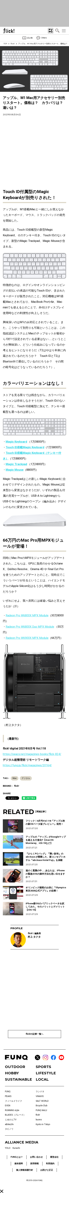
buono (39, 1119)
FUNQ (7, 1091)
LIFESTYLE (46, 1073)
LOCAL (42, 1079)
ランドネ (40, 1091)
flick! (13, 43)
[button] (1, 1191)
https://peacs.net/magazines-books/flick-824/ (32, 754)
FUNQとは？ (17, 1157)
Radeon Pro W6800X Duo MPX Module (30, 626)
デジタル (26, 778)
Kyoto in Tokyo (43, 1124)
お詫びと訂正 (46, 1170)
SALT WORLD (42, 1101)
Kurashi (16, 1148)
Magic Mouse (15, 469)
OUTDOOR (15, 1067)
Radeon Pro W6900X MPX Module (27, 638)
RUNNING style (12, 1110)
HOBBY (12, 1073)
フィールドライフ (13, 1101)
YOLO (7, 1148)
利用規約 (50, 1163)
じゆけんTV (10, 1119)
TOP (5, 43)
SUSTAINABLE (18, 1079)
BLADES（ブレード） (15, 1115)
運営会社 (54, 1157)
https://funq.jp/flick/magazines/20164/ (27, 765)
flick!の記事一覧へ (34, 1034)
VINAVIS (40, 1096)
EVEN (7, 1105)
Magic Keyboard (16, 441)
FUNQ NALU (41, 1110)
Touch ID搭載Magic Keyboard (25, 447)
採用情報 (34, 1163)
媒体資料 (19, 1163)
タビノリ (9, 1129)
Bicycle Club (41, 1105)
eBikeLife (9, 1124)
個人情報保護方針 (24, 1170)
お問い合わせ (36, 1157)
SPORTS (43, 1067)
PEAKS (8, 1096)
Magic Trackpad (16, 464)
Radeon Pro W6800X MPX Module (27, 615)
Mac (15, 778)
